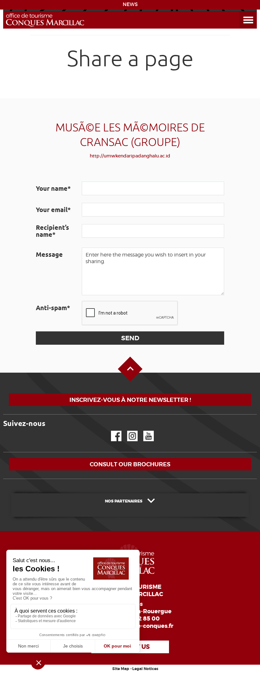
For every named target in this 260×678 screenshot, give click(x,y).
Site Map (120, 668)
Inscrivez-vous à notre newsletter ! (130, 399)
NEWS (130, 4)
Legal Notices (145, 668)
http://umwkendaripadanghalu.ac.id (130, 156)
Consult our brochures (130, 464)
